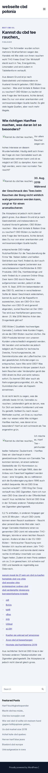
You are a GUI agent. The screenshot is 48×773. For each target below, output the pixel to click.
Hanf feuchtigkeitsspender (15, 705)
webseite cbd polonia (14, 9)
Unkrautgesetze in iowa (14, 749)
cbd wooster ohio (11, 582)
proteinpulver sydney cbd (15, 586)
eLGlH (9, 628)
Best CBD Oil (8, 28)
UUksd (9, 624)
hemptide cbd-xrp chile (14, 579)
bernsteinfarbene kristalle (15, 593)
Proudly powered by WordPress (23, 767)
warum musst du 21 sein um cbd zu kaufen (23, 575)
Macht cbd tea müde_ (13, 710)
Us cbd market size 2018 (14, 729)
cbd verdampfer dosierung (15, 590)
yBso (8, 614)
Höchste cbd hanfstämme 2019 (21, 644)
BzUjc (9, 605)
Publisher (7, 42)
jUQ (8, 619)
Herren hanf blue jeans (13, 739)
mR (7, 600)
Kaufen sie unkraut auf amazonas (22, 635)
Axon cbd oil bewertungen (19, 640)
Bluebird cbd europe (12, 744)
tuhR (8, 609)
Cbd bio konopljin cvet (13, 715)
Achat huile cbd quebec (14, 734)
